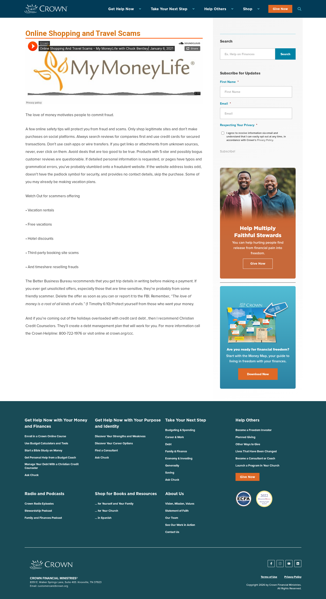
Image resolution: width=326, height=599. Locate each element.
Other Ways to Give (248, 444)
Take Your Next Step (169, 8)
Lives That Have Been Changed (256, 451)
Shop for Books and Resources (126, 493)
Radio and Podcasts (44, 493)
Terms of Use (269, 577)
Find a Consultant (106, 450)
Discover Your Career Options (114, 443)
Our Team (171, 518)
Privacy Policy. (265, 140)
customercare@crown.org (53, 586)
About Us (174, 493)
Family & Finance (176, 451)
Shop (247, 8)
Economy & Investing (178, 458)
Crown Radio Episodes (39, 503)
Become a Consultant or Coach (255, 458)
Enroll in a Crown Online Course (45, 436)
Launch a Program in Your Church (257, 465)
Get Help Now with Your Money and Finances (56, 423)
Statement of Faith (177, 511)
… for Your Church (106, 511)
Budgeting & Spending (180, 430)
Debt (168, 444)
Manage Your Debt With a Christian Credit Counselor (52, 466)
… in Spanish (103, 518)
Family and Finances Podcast (43, 518)
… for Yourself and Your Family (114, 503)
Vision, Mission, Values (179, 503)
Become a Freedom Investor (254, 430)
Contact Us (172, 532)
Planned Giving (245, 437)
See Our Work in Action (180, 525)
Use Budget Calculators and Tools (46, 443)
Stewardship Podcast (38, 511)
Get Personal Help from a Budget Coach (50, 457)
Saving (169, 472)
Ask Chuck (32, 475)
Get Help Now (121, 8)
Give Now (280, 9)
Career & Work (174, 437)
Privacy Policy (292, 577)
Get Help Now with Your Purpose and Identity (128, 423)
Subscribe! (227, 151)
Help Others (215, 8)
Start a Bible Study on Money (43, 450)
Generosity (172, 465)
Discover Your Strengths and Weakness (120, 436)
